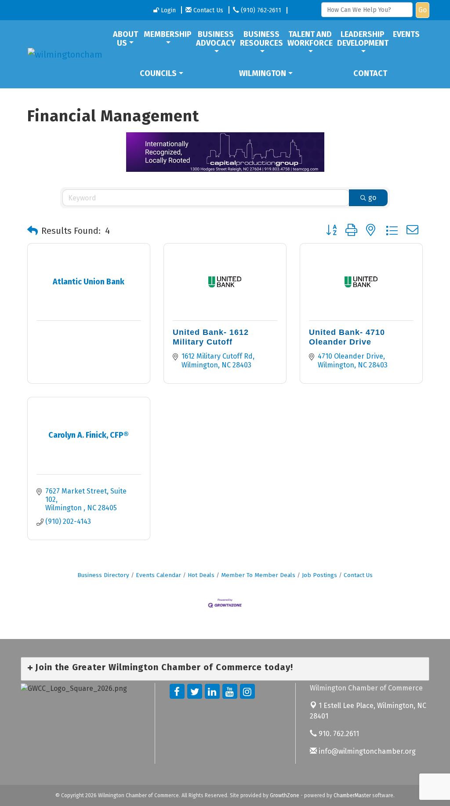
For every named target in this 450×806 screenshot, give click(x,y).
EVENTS (406, 34)
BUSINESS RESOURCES (261, 38)
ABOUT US (125, 38)
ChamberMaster (352, 795)
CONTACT (370, 73)
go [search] (372, 197)
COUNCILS (158, 73)
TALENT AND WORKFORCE (310, 38)
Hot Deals (201, 575)
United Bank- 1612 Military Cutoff (211, 337)
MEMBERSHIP (168, 34)
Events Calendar (158, 575)
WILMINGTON (262, 73)
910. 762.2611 (338, 734)
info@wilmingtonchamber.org (366, 751)
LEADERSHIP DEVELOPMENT (362, 38)
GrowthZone (284, 795)
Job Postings (319, 575)
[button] (32, 231)
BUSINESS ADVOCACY (216, 38)
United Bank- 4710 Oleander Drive (347, 337)
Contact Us (358, 575)
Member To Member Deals (258, 575)
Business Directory (103, 575)
